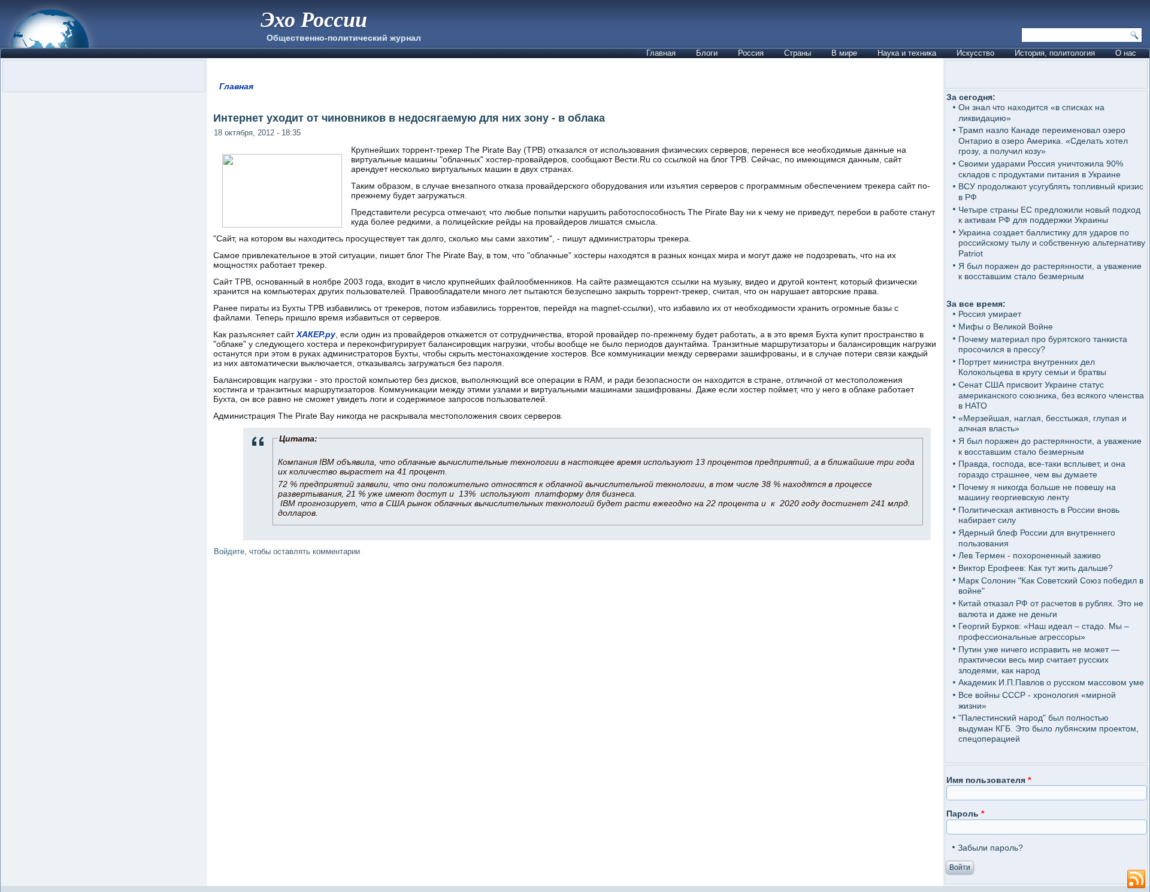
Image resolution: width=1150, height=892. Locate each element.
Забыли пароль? (990, 847)
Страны (797, 53)
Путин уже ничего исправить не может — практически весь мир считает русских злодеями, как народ (1038, 660)
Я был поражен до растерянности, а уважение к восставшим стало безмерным (1050, 271)
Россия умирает (989, 314)
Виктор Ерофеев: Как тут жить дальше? (1035, 568)
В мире (844, 53)
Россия (751, 53)
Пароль (965, 813)
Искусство (975, 53)
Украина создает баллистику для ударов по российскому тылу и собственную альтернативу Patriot (1051, 243)
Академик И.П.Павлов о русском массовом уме (1051, 682)
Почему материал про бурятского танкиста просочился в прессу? (1042, 344)
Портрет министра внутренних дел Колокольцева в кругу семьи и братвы (1032, 367)
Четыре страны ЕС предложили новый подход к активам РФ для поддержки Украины (1049, 215)
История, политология (1055, 53)
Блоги (707, 53)
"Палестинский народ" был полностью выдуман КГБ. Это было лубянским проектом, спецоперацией (1048, 728)
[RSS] (1136, 879)
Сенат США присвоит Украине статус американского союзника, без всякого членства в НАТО (1051, 395)
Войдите (229, 551)
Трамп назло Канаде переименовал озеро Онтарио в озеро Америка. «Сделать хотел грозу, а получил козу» (1043, 140)
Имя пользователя (988, 780)
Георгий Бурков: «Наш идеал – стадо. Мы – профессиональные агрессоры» (1043, 631)
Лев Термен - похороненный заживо (1029, 555)
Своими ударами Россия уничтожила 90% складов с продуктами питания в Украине (1040, 169)
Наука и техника (906, 53)
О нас (1125, 53)
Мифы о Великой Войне (1005, 326)
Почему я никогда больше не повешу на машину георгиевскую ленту (1037, 492)
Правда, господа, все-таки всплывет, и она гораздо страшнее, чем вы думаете (1041, 469)
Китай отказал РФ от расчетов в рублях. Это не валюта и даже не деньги (1050, 608)
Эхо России (314, 19)
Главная (661, 53)
